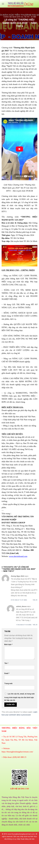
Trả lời (35, 600)
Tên (6, 663)
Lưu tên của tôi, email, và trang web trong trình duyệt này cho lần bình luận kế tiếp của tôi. (19, 697)
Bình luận (8, 644)
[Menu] (3, 3)
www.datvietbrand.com (18, 556)
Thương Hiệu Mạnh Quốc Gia (13, 17)
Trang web (8, 683)
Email (7, 673)
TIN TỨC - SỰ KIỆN (30, 17)
